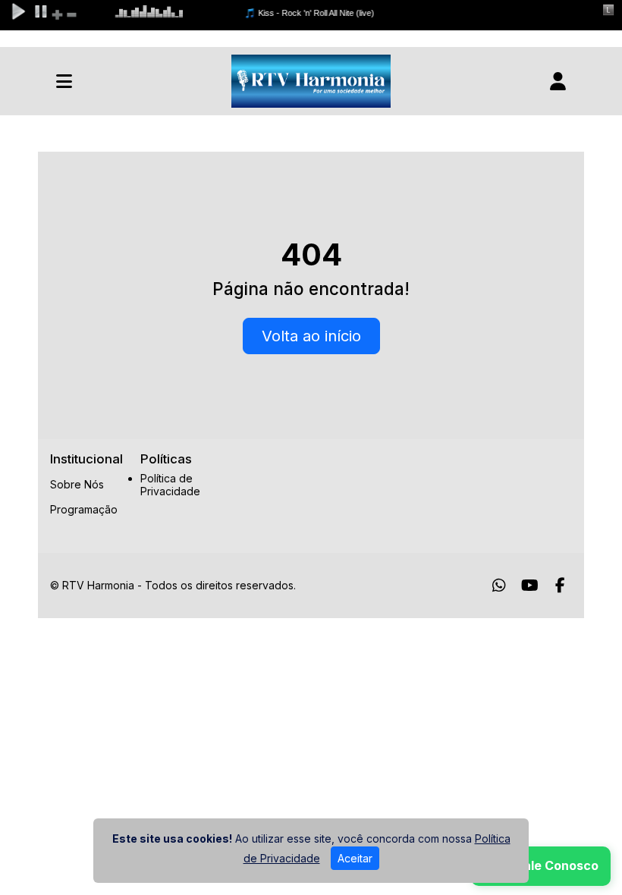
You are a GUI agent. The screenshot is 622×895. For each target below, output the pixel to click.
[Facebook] (560, 585)
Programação (84, 509)
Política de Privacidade (170, 485)
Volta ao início (311, 336)
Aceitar (355, 858)
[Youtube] (530, 585)
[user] (558, 81)
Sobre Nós (77, 484)
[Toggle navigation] (64, 81)
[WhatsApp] (499, 585)
